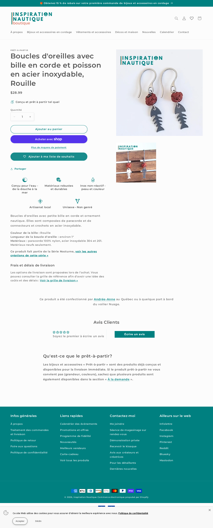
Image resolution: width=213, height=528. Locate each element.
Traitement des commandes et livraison (29, 432)
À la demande (119, 379)
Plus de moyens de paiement (49, 147)
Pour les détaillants (123, 462)
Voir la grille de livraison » (59, 280)
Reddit (164, 448)
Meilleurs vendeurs (73, 448)
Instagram (167, 436)
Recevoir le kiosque (123, 446)
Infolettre (166, 423)
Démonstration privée (125, 440)
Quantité (16, 110)
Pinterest (166, 442)
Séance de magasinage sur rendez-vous (128, 432)
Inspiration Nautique (85, 497)
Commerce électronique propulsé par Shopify (123, 497)
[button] (176, 18)
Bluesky (165, 454)
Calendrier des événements (78, 423)
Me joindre (117, 423)
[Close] (209, 510)
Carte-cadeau (69, 454)
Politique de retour (23, 440)
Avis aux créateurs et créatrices (124, 454)
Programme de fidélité (75, 436)
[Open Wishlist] (192, 18)
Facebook (166, 430)
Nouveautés (68, 442)
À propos (16, 423)
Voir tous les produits (74, 460)
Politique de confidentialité (29, 452)
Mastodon (166, 460)
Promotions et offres (74, 430)
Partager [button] (20, 168)
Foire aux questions (23, 446)
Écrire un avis (134, 334)
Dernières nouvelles (123, 468)
